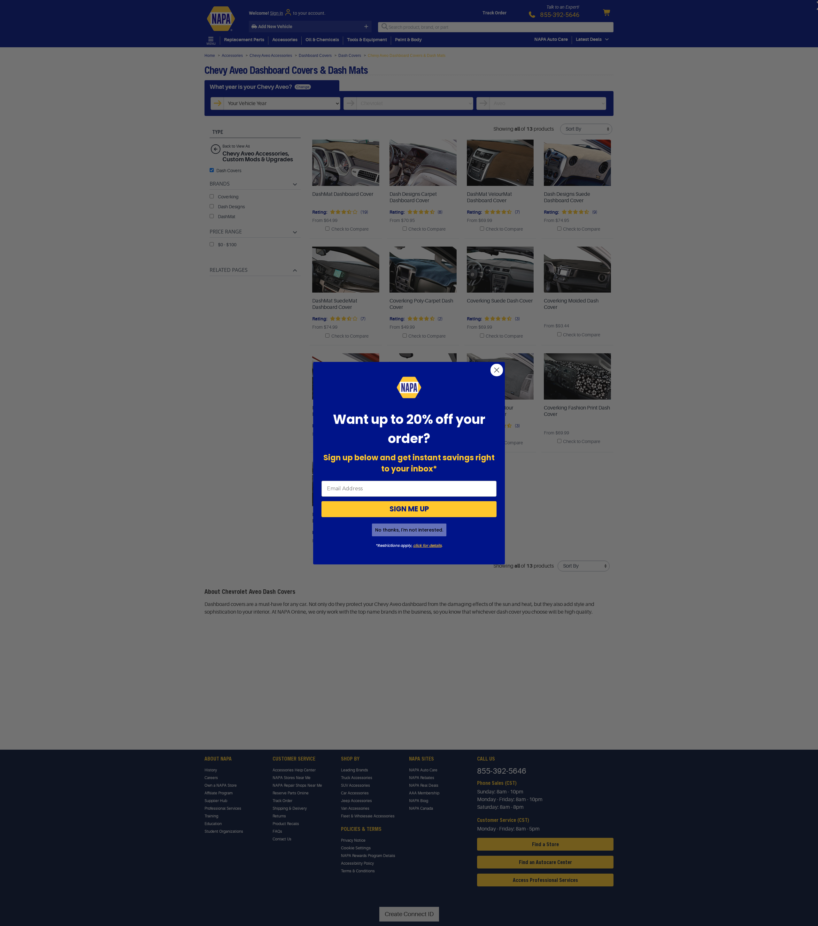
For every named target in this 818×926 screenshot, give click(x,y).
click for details (427, 545)
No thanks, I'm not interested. (409, 530)
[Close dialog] (496, 370)
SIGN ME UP (409, 509)
